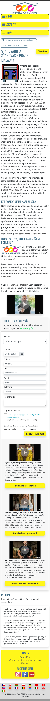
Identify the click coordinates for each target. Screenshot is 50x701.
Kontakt (25, 663)
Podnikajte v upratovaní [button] (25, 533)
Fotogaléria (24, 657)
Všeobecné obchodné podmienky (25, 660)
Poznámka (9, 397)
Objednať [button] (42, 51)
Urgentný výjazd (12, 410)
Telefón (7, 387)
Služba (7, 336)
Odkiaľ (7, 359)
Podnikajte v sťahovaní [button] (25, 485)
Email (6, 378)
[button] (25, 16)
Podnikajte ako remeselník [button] (25, 583)
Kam (6, 368)
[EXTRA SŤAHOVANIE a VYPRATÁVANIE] (25, 8)
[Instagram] (18, 674)
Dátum (7, 349)
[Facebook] (25, 674)
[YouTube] (32, 674)
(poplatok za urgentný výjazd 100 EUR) (22, 420)
